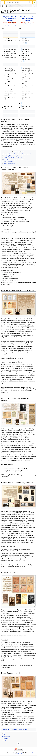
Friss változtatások (6, 736)
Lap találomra (5, 738)
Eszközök (34, 6)
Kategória (4, 729)
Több (11, 5)
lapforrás (10, 20)
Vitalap (7, 6)
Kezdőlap (4, 734)
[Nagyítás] (34, 195)
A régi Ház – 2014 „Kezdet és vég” (17, 729)
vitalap (14, 22)
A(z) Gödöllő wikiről (17, 753)
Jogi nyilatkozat (26, 753)
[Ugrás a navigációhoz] (3, 2)
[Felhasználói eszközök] (34, 2)
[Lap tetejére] (18, 743)
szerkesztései (10, 24)
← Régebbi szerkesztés (10, 26)
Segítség (4, 740)
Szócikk (3, 6)
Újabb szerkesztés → (27, 26)
